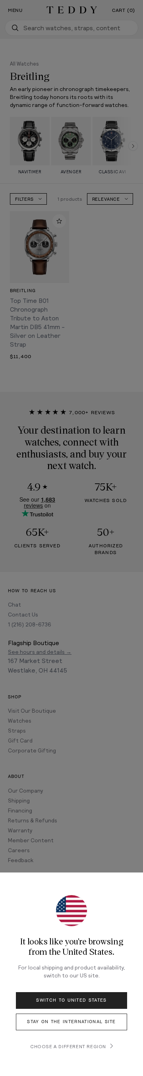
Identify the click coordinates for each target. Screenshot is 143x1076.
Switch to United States (71, 1000)
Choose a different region (68, 1046)
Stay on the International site (71, 1022)
